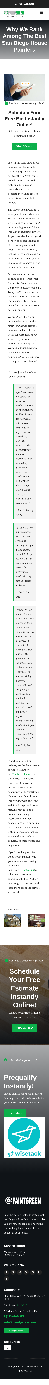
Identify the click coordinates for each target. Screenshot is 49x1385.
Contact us (28, 869)
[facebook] (6, 1272)
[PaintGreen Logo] (14, 11)
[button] (6, 920)
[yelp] (6, 1278)
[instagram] (19, 1272)
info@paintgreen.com (20, 1322)
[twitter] (13, 1272)
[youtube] (32, 1272)
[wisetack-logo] (24, 1117)
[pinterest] (26, 1272)
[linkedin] (39, 1272)
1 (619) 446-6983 (15, 1316)
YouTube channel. (22, 774)
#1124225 (22, 1305)
